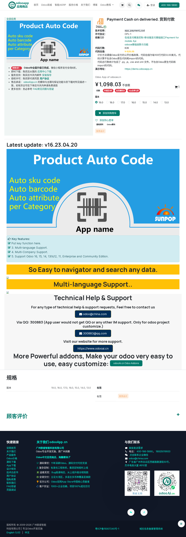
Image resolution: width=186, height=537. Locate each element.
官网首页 (11, 447)
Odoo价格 (12, 458)
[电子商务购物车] (122, 5)
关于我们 (11, 451)
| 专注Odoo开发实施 (32, 528)
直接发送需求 (136, 447)
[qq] (138, 5)
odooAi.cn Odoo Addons (126, 363)
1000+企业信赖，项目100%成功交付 (70, 486)
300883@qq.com (94, 333)
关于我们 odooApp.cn (52, 442)
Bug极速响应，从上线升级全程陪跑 (69, 472)
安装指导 (46, 75)
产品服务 (11, 454)
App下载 (11, 465)
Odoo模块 (111, 124)
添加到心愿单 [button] (106, 120)
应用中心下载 (44, 71)
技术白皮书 (12, 472)
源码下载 (11, 461)
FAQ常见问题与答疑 (43, 88)
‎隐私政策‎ (11, 479)
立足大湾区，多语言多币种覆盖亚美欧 (71, 477)
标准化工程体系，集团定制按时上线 (69, 467)
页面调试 (11, 489)
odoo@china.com (94, 314)
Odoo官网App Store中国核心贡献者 (70, 481)
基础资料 (99, 124)
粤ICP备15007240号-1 (107, 528)
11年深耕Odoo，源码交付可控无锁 (69, 463)
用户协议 (11, 475)
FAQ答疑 (11, 486)
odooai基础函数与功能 (136, 44)
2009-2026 (25, 524)
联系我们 (11, 482)
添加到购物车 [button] (109, 113)
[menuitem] (36, 5)
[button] (129, 5)
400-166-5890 (169, 5)
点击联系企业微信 (139, 454)
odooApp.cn (30, 82)
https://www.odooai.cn (93, 348)
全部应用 (11, 18)
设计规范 (11, 468)
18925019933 (163, 451)
